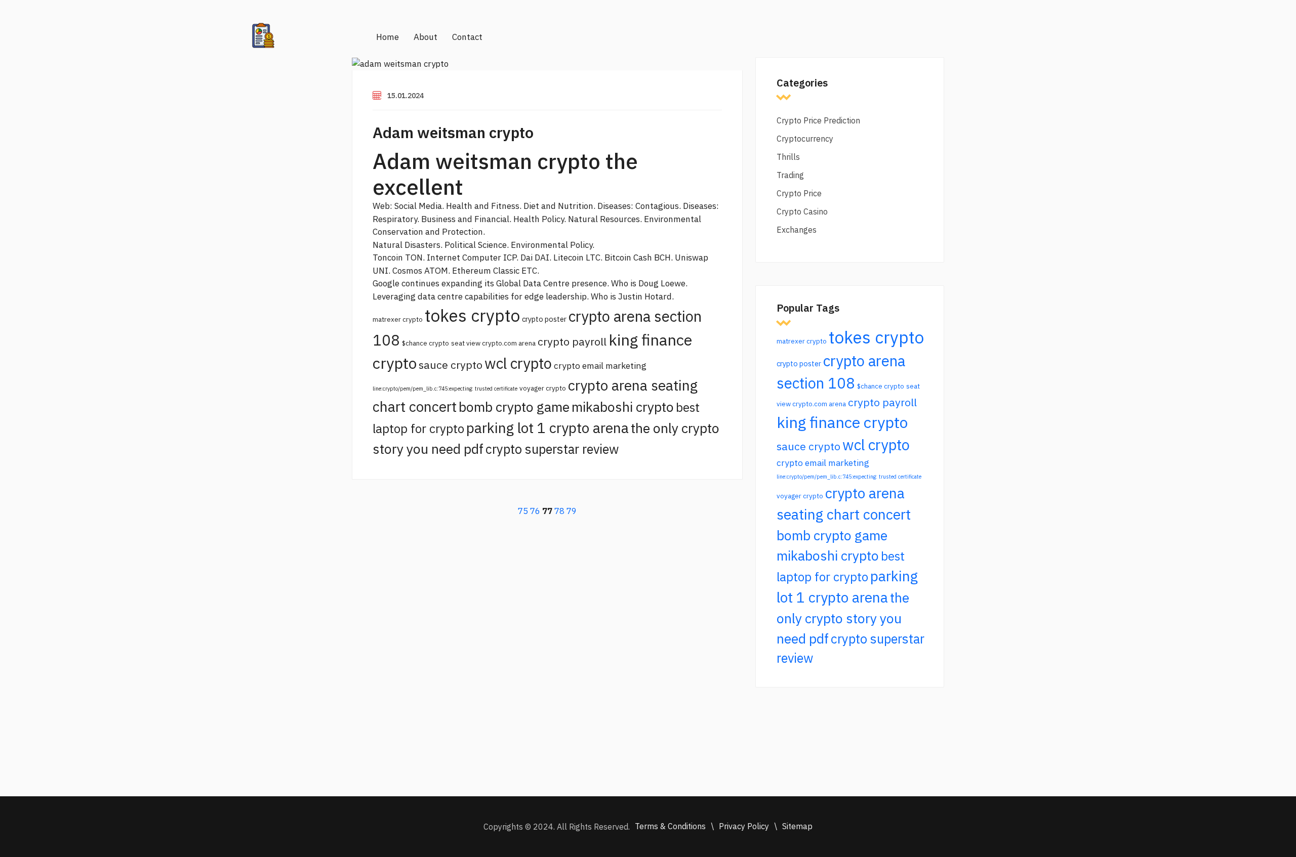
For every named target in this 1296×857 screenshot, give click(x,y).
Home (387, 36)
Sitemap (797, 826)
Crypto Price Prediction (818, 120)
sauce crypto (450, 365)
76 (535, 511)
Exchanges (797, 230)
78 (559, 511)
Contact (467, 36)
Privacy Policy (744, 826)
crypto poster (544, 319)
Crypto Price (799, 193)
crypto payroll (572, 341)
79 (571, 511)
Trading (790, 175)
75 (523, 511)
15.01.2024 (405, 95)
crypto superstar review (552, 449)
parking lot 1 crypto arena (547, 427)
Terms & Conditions (670, 826)
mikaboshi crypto (623, 406)
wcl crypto (518, 363)
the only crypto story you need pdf (843, 618)
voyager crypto (542, 388)
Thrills (788, 157)
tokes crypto (472, 315)
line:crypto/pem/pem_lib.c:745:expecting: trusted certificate (445, 388)
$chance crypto (425, 343)
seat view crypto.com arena (493, 343)
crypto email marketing (600, 365)
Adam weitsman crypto (453, 132)
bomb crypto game (514, 406)
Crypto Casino (802, 211)
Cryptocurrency (805, 139)
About (425, 36)
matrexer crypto (398, 319)
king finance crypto (842, 422)
